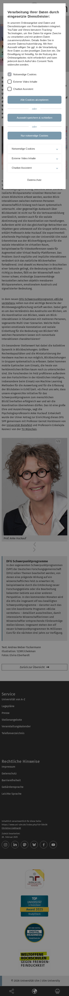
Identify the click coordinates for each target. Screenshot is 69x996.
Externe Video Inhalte (25, 81)
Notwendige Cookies (25, 74)
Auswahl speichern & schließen (34, 117)
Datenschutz (34, 179)
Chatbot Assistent (23, 89)
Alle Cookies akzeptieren (34, 99)
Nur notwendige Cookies (34, 135)
